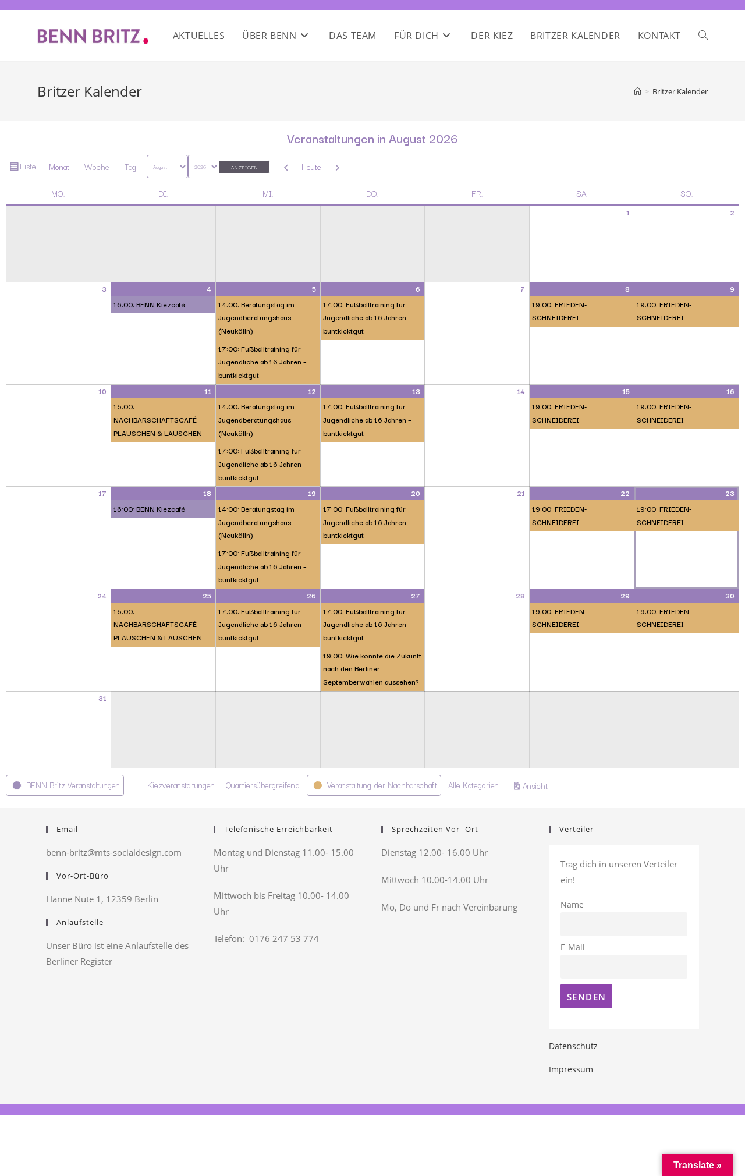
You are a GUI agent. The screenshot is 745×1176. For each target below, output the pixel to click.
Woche (96, 166)
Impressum (571, 1069)
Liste (29, 168)
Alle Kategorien (473, 784)
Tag (130, 166)
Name (572, 904)
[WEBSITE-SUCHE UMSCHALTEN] (703, 35)
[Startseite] (637, 91)
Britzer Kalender (680, 91)
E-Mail (572, 947)
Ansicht (537, 785)
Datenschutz (573, 1045)
